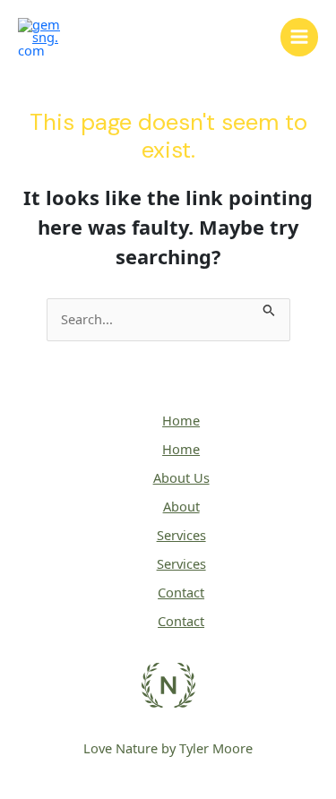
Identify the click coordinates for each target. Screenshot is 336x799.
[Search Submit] (269, 308)
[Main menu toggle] (299, 37)
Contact (181, 592)
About (181, 506)
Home (181, 420)
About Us (181, 477)
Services (181, 535)
